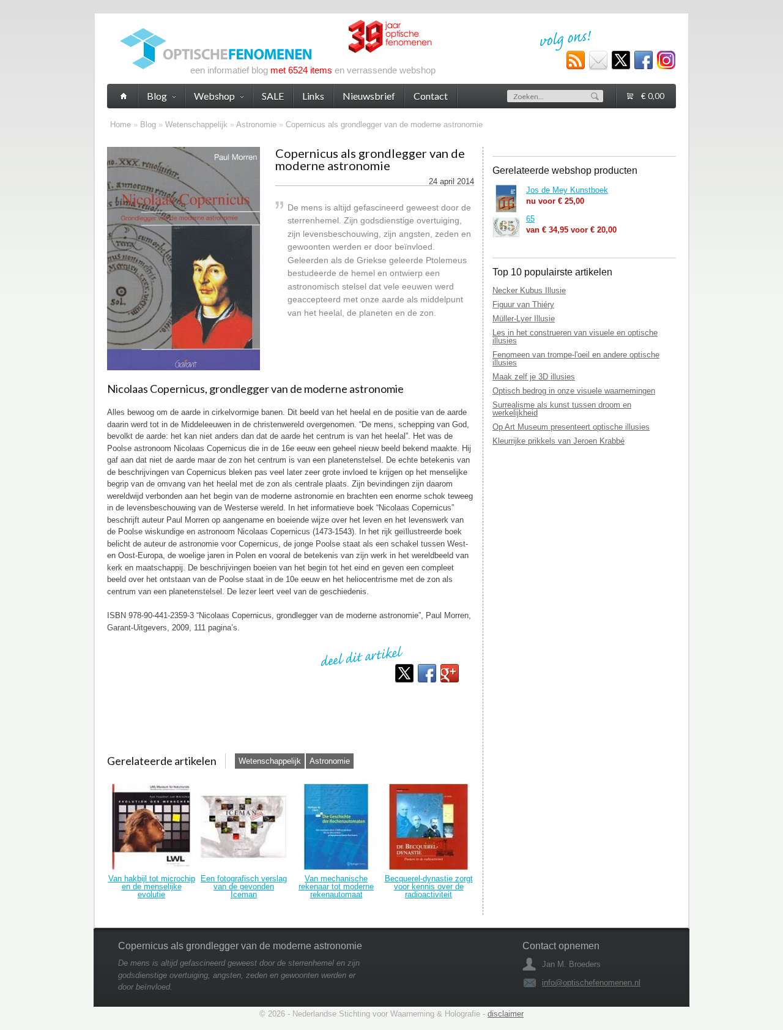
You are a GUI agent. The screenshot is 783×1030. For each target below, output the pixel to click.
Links (313, 96)
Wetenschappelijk (196, 124)
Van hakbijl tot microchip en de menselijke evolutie (151, 886)
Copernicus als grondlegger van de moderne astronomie (384, 124)
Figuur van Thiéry (523, 304)
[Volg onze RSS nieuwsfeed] (575, 60)
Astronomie (256, 124)
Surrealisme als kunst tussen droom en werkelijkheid (561, 409)
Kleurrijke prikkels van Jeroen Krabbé (558, 441)
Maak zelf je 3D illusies (533, 377)
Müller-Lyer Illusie (523, 319)
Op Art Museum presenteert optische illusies (571, 427)
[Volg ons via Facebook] (643, 60)
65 (530, 218)
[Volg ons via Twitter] (621, 60)
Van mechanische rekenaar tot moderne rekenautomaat (336, 886)
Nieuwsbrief (369, 96)
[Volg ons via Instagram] (666, 60)
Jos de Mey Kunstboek (567, 190)
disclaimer (506, 1013)
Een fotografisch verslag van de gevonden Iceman (244, 886)
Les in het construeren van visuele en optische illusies (575, 337)
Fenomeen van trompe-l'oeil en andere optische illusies (575, 359)
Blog (148, 124)
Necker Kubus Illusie (529, 290)
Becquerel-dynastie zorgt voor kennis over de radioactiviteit (429, 886)
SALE (273, 96)
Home (120, 124)
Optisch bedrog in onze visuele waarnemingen (573, 391)
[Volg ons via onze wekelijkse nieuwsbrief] (598, 60)
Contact (431, 96)
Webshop (214, 96)
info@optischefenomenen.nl (591, 982)
